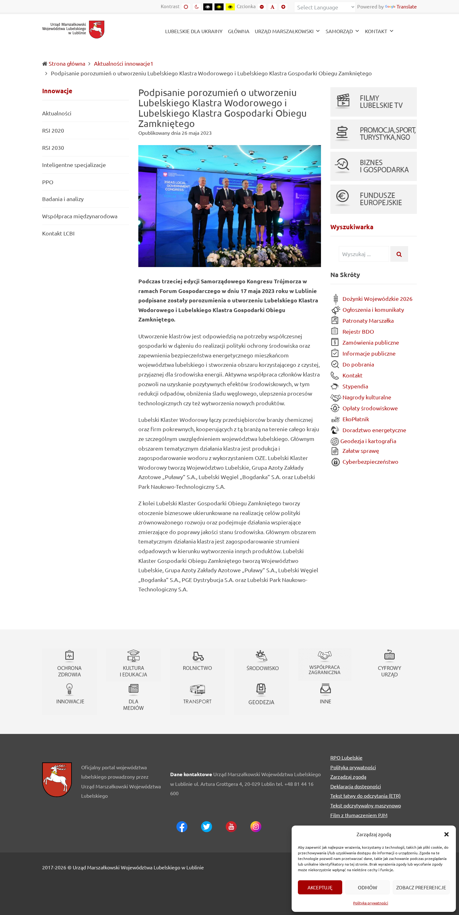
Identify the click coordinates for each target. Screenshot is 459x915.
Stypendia (354, 386)
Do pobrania (357, 364)
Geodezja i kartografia (367, 440)
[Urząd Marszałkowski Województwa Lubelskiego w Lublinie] (73, 28)
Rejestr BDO (357, 331)
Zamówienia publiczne (370, 342)
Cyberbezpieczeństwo (369, 461)
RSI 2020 (53, 130)
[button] (446, 834)
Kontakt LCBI (58, 233)
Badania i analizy (63, 198)
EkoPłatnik (355, 419)
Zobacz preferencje (421, 887)
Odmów (367, 887)
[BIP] (407, 31)
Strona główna (67, 63)
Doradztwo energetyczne (373, 430)
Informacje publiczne (368, 353)
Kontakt (352, 375)
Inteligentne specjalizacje (74, 164)
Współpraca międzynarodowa (79, 216)
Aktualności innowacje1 (123, 63)
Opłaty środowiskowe (369, 408)
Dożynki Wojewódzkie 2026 (376, 298)
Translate (407, 6)
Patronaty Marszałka (367, 320)
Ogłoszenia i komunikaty (372, 309)
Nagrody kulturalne (366, 397)
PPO (47, 182)
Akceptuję (320, 887)
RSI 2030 (53, 147)
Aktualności (57, 113)
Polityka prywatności (370, 902)
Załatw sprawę (360, 450)
